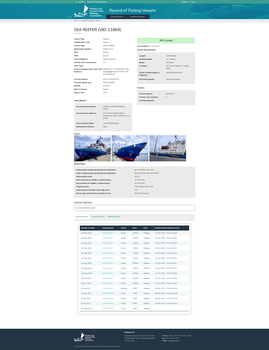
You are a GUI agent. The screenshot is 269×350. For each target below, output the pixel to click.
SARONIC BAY (108, 288)
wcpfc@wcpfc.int (173, 341)
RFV (75, 21)
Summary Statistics (137, 17)
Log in (192, 2)
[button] (92, 148)
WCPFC (81, 2)
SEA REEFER (108, 233)
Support (185, 2)
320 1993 (187, 336)
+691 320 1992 (174, 336)
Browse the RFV (117, 17)
